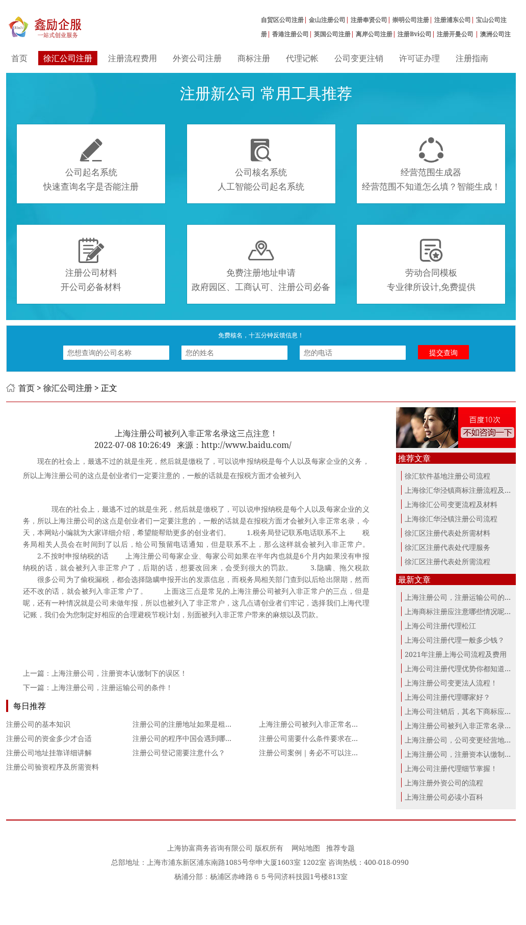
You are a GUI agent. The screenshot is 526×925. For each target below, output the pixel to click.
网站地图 (306, 848)
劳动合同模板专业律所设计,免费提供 (431, 265)
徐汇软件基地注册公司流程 (447, 476)
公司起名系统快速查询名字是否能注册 (91, 164)
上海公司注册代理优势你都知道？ (458, 668)
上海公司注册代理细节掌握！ (451, 768)
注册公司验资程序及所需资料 (52, 767)
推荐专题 (340, 848)
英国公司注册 (332, 34)
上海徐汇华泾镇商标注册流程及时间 (462, 490)
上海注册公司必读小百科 (444, 797)
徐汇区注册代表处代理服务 (447, 547)
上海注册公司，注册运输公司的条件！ (112, 687)
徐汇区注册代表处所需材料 (447, 533)
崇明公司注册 (410, 19)
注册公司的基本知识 (38, 724)
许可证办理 (419, 58)
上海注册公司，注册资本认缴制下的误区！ (119, 673)
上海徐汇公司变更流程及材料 (451, 504)
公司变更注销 (358, 58)
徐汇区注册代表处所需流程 (447, 561)
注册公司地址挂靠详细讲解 (49, 752)
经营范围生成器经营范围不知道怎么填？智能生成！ (431, 164)
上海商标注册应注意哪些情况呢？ (458, 611)
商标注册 (254, 58)
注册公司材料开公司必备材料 (91, 265)
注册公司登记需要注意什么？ (179, 752)
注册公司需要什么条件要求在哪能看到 (319, 738)
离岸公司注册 (374, 34)
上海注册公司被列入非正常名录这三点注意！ (330, 724)
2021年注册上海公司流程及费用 (456, 654)
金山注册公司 (327, 19)
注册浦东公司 (452, 19)
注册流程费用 (132, 58)
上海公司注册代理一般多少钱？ (455, 640)
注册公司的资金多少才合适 (49, 738)
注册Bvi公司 (415, 34)
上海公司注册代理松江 (440, 625)
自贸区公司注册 (282, 19)
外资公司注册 (197, 58)
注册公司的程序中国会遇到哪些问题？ (193, 738)
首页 (19, 58)
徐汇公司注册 (67, 58)
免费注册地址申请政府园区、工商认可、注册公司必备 (261, 265)
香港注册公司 (290, 34)
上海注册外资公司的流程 (444, 782)
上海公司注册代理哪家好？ (447, 697)
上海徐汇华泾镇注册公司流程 (451, 518)
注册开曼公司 (456, 34)
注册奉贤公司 (369, 19)
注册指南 (472, 58)
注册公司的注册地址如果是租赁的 (186, 724)
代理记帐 (302, 58)
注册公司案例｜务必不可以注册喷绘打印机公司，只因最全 (351, 752)
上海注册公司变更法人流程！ (451, 683)
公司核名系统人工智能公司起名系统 (261, 164)
